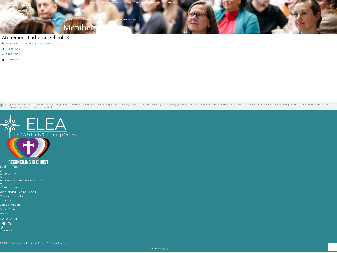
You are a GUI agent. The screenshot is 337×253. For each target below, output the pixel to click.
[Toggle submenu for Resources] (58, 19)
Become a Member (10, 205)
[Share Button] (68, 37)
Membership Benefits (11, 196)
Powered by (156, 248)
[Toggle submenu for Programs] (74, 19)
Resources (5, 200)
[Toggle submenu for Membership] (41, 19)
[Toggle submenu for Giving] (105, 19)
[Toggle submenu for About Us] (22, 19)
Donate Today (7, 209)
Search (3, 213)
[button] (142, 19)
